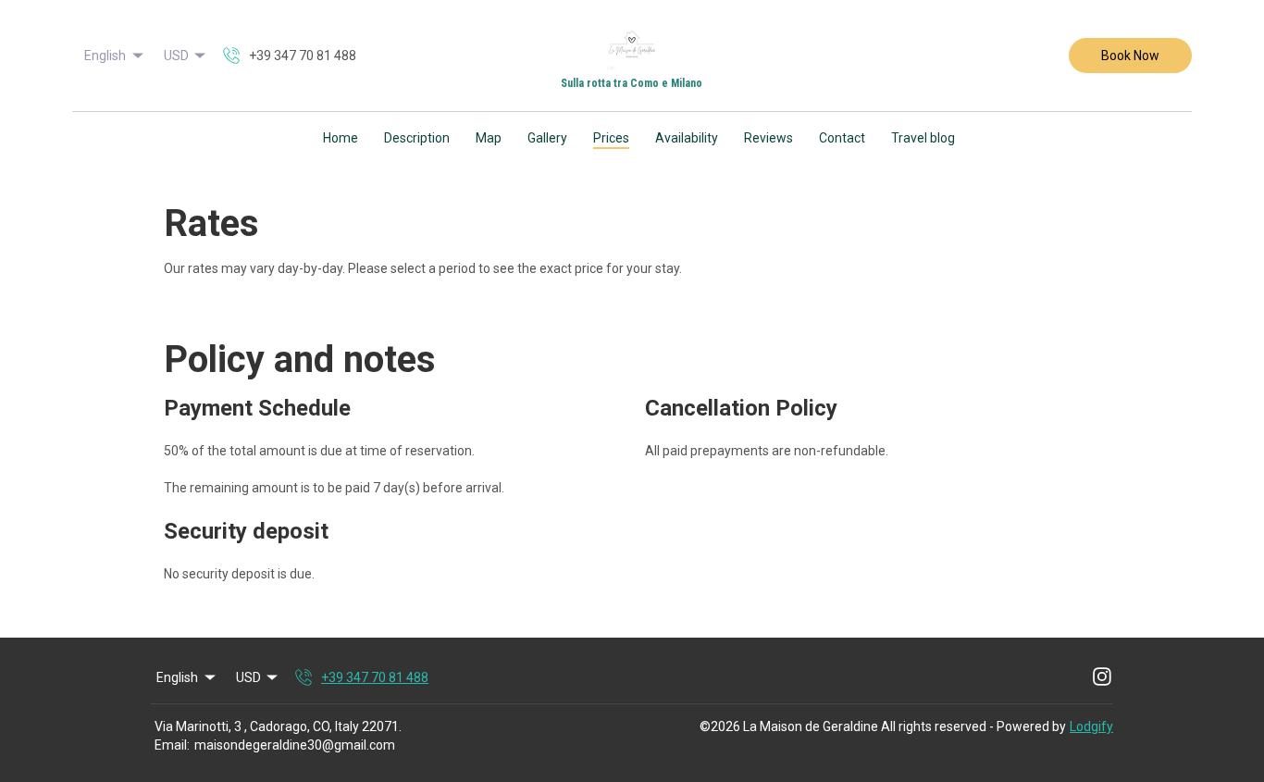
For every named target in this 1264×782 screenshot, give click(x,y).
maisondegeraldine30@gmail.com (294, 745)
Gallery (547, 137)
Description (417, 137)
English (105, 55)
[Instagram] (1102, 677)
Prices (611, 137)
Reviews (768, 137)
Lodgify (1091, 726)
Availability (686, 137)
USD (176, 55)
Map (489, 137)
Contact (842, 137)
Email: (172, 745)
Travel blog (923, 137)
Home (340, 137)
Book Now (1130, 55)
